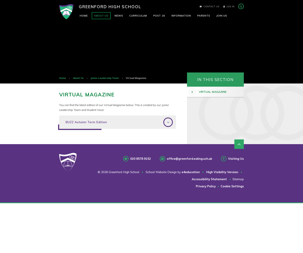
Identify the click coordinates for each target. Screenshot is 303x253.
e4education (191, 172)
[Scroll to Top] (239, 144)
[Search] (241, 6)
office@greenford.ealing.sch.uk (189, 159)
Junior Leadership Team (105, 78)
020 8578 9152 (140, 159)
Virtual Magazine (136, 78)
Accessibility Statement (209, 179)
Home (62, 78)
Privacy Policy (206, 186)
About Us (78, 78)
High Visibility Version (222, 172)
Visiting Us (236, 159)
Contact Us (212, 6)
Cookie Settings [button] (232, 186)
